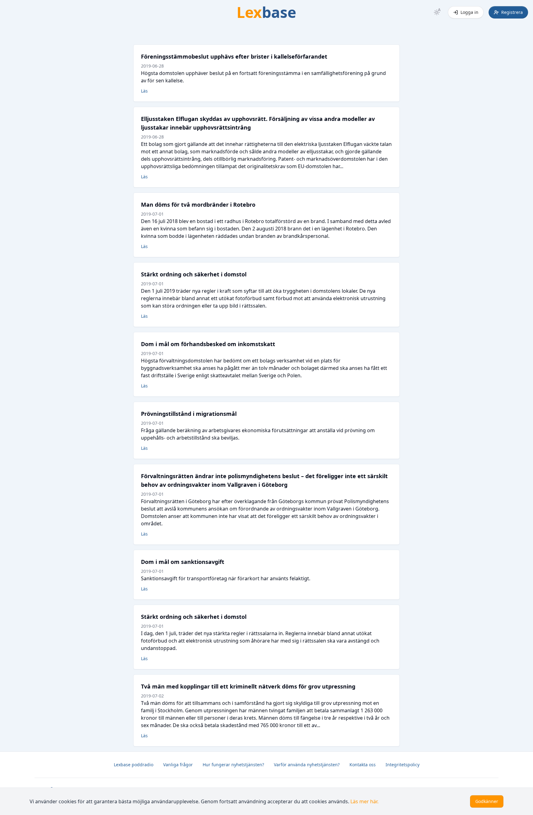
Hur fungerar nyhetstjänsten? (233, 764)
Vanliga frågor (178, 764)
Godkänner (486, 801)
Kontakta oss (362, 764)
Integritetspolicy (402, 764)
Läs (144, 91)
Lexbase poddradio (133, 764)
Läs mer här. (364, 801)
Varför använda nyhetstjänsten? (307, 764)
